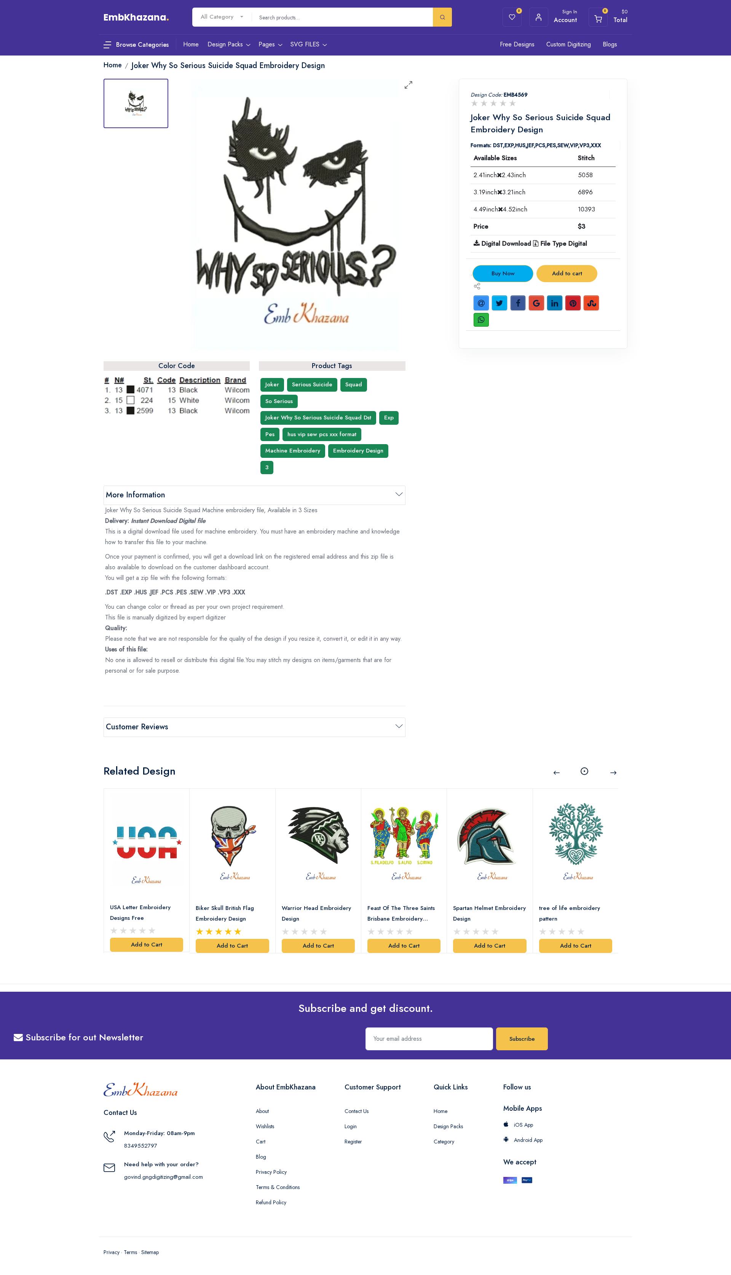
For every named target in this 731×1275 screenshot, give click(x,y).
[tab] (136, 103)
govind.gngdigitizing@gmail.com (163, 1177)
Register (353, 1141)
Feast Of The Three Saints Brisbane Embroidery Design (401, 914)
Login (351, 1126)
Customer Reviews (137, 726)
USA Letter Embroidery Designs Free (140, 912)
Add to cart (567, 273)
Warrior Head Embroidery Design (316, 913)
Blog (261, 1157)
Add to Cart (146, 944)
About (262, 1111)
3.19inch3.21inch (499, 192)
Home (440, 1111)
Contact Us (357, 1111)
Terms (130, 1252)
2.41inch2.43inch (500, 174)
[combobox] (222, 17)
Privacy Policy (271, 1172)
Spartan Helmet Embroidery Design (489, 913)
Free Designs (517, 44)
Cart (260, 1141)
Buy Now (503, 273)
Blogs (610, 44)
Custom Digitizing (568, 44)
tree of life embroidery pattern (569, 913)
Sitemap (150, 1252)
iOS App (522, 1125)
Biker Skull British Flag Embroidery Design (225, 913)
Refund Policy (271, 1202)
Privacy (112, 1252)
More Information (135, 494)
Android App (527, 1140)
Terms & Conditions (278, 1187)
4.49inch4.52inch (500, 209)
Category (444, 1141)
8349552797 (140, 1146)
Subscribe (522, 1039)
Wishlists (265, 1126)
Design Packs (448, 1126)
